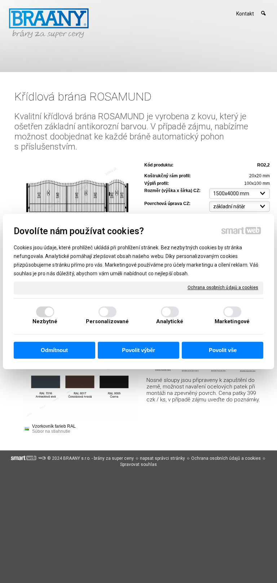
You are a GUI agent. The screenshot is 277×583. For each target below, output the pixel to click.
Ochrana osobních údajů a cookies (223, 287)
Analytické (170, 322)
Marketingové (232, 322)
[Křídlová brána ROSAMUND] (77, 191)
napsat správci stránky (162, 458)
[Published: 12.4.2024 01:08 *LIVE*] (41, 458)
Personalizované (107, 322)
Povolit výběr (138, 350)
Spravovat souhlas (138, 464)
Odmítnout (54, 350)
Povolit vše (223, 350)
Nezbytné (45, 322)
